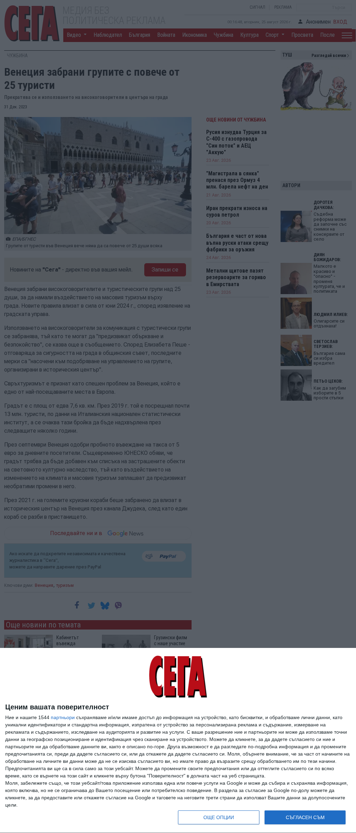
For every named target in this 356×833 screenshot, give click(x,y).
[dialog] (178, 740)
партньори (63, 717)
